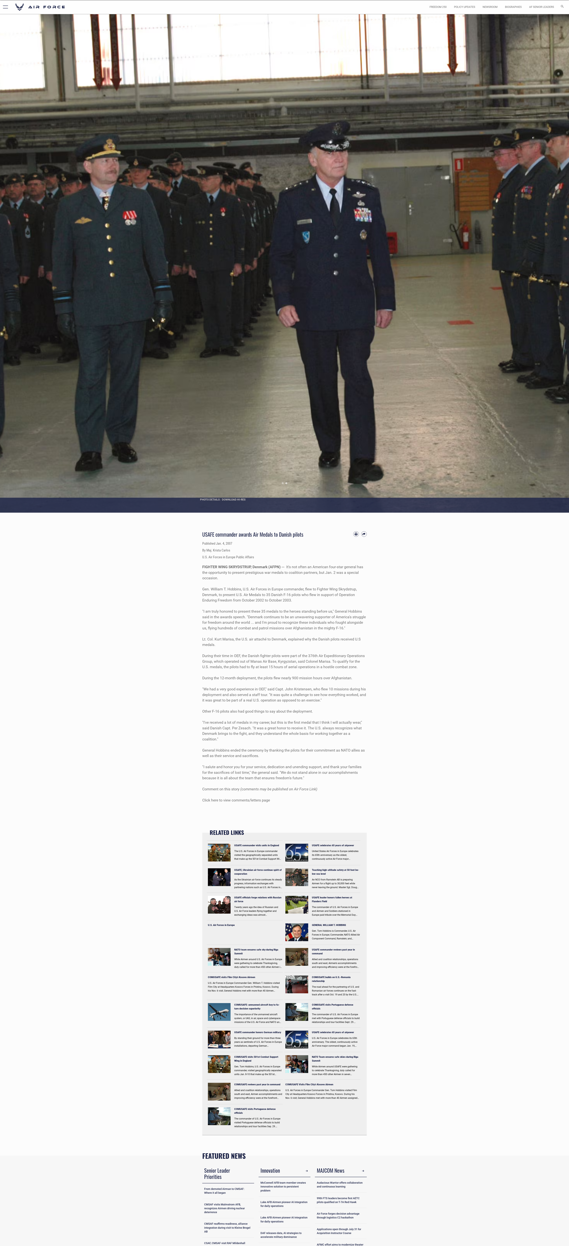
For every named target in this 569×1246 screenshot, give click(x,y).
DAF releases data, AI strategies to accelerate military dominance (281, 1235)
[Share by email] (364, 534)
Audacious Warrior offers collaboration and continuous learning (340, 1184)
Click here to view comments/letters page (236, 800)
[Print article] (356, 534)
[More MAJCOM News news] (363, 1171)
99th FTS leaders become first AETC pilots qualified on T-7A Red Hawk (338, 1200)
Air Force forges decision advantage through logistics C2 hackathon (338, 1215)
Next (540, 263)
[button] (5, 7)
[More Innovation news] (306, 1171)
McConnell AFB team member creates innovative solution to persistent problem (283, 1186)
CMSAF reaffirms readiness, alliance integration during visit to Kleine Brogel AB (227, 1227)
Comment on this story (220, 789)
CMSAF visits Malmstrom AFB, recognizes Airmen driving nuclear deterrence (224, 1208)
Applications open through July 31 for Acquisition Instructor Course (339, 1231)
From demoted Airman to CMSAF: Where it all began (224, 1190)
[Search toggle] (562, 7)
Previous (28, 263)
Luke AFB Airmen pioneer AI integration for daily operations (283, 1204)
